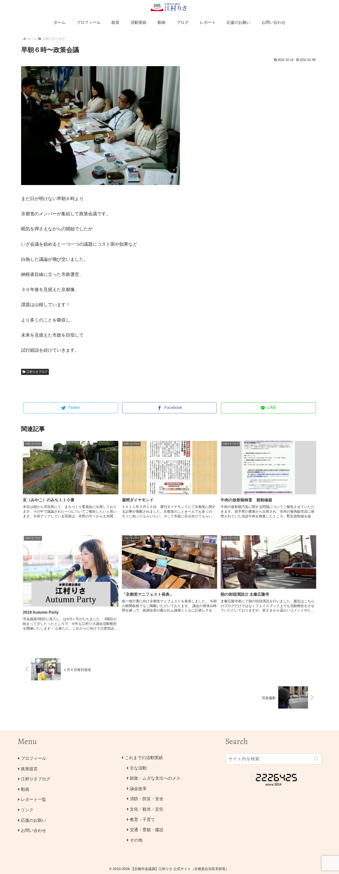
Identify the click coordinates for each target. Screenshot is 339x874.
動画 (25, 789)
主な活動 (138, 768)
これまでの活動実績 (144, 757)
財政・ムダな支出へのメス (155, 778)
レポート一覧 (33, 799)
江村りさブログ (37, 371)
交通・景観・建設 (147, 829)
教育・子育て (142, 819)
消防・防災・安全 (147, 798)
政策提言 (29, 769)
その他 (136, 840)
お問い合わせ (33, 830)
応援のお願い (33, 820)
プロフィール (33, 758)
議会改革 (138, 788)
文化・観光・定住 (147, 809)
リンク (27, 810)
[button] (316, 759)
